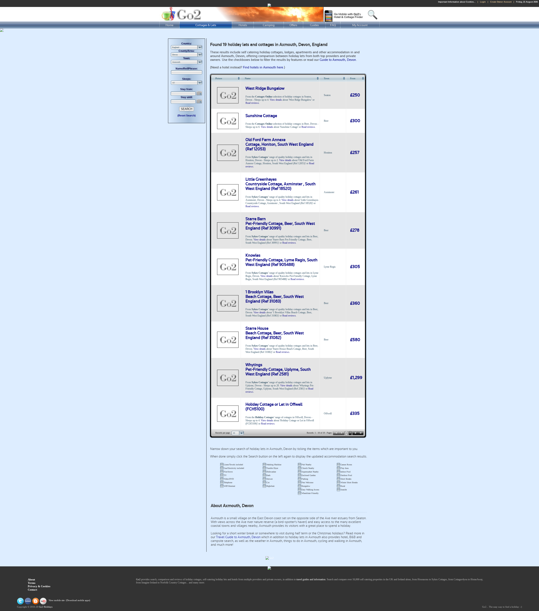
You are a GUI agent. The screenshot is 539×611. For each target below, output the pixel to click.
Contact (32, 589)
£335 (355, 413)
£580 (355, 339)
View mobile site (57, 600)
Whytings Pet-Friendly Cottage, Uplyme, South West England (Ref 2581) (278, 369)
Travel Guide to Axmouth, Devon (238, 537)
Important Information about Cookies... (457, 2)
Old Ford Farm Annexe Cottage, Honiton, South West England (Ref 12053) (279, 144)
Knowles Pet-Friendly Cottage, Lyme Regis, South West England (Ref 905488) (281, 260)
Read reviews (252, 102)
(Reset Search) (186, 115)
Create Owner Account (501, 2)
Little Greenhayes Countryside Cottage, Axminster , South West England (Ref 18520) (280, 184)
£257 (354, 152)
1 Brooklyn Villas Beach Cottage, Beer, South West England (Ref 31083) (274, 297)
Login (483, 2)
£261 (354, 192)
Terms (31, 582)
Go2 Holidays (45, 607)
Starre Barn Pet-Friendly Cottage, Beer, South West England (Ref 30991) (280, 224)
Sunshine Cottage (261, 115)
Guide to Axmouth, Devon (338, 60)
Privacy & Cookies (39, 586)
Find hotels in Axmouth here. (263, 67)
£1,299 (356, 377)
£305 (355, 266)
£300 (355, 120)
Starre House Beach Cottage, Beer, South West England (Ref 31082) (274, 333)
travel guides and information (311, 579)
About (31, 579)
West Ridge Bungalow (264, 88)
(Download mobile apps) (78, 600)
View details (276, 99)
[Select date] (199, 93)
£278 (354, 230)
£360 (355, 303)
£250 (355, 95)
